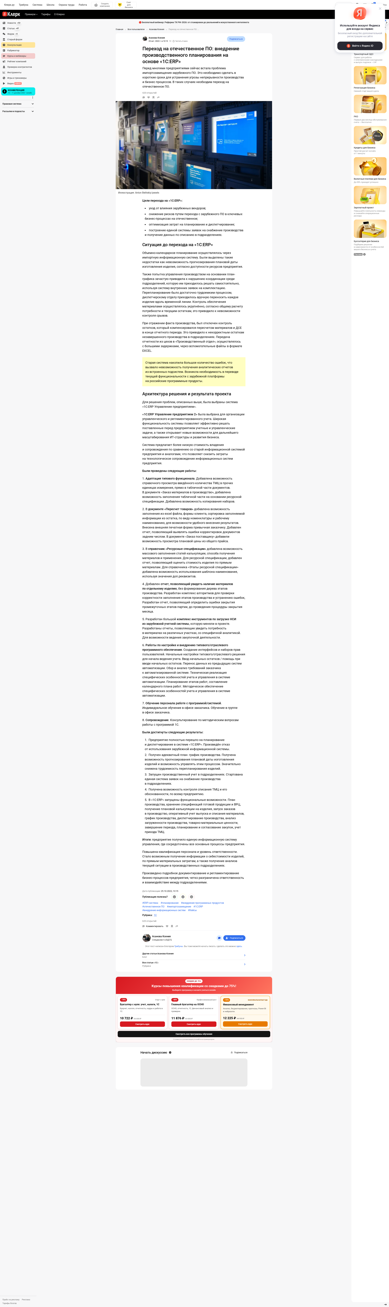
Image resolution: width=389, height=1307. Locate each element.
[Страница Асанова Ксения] (144, 38)
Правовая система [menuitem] (11, 104)
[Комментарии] (143, 97)
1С (170, 41)
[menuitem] (18, 23)
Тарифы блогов (9, 1303)
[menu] (19, 58)
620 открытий (149, 921)
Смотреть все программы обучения (194, 1034)
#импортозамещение (179, 906)
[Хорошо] (174, 897)
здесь (239, 946)
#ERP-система (150, 902)
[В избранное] (153, 97)
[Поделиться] (158, 97)
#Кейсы (192, 910)
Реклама (26, 1299)
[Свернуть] (385, 1304)
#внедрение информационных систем (164, 910)
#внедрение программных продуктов (202, 902)
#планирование (170, 902)
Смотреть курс (142, 1024)
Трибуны (178, 946)
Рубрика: (147, 915)
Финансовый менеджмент (238, 1004)
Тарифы (45, 14)
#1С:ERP (198, 906)
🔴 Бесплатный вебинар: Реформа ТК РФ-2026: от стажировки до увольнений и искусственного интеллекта (194, 22)
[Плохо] (191, 897)
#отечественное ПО (153, 906)
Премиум (30, 14)
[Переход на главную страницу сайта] (11, 14)
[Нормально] (183, 897)
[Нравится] (148, 97)
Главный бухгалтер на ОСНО (187, 1004)
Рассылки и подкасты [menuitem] (13, 111)
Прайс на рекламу (10, 1299)
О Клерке (59, 14)
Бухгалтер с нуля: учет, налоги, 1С (139, 1004)
